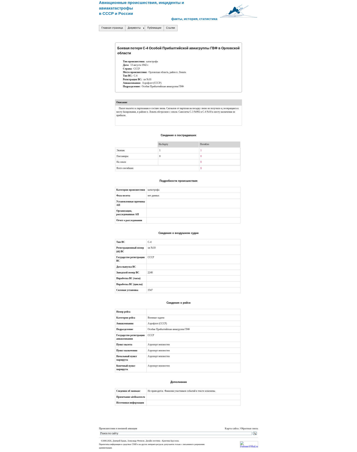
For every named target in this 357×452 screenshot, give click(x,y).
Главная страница (112, 27)
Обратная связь (249, 428)
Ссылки (170, 27)
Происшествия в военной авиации (118, 428)
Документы (134, 27)
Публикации (154, 27)
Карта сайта (232, 428)
